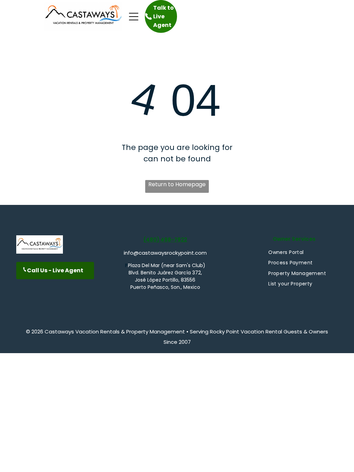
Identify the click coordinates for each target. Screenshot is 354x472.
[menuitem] (286, 252)
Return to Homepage (177, 184)
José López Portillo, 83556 (165, 279)
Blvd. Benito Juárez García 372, (165, 272)
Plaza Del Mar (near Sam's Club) (166, 265)
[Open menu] (134, 16)
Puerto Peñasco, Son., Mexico (165, 287)
